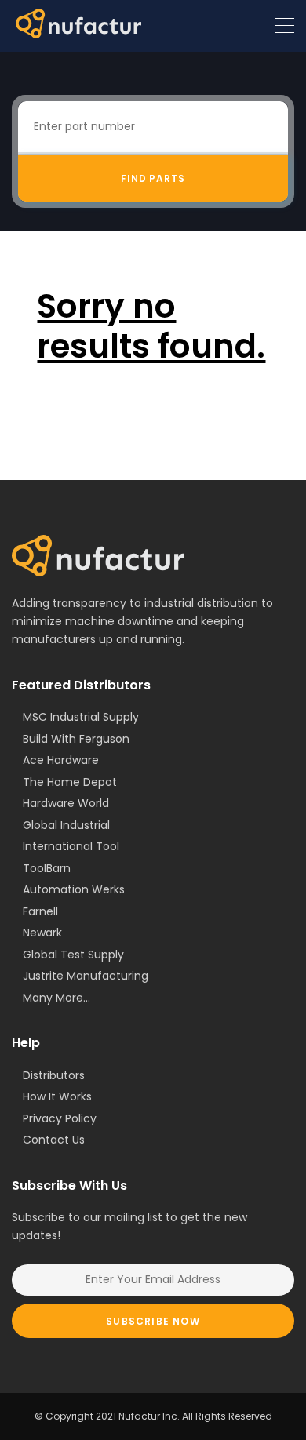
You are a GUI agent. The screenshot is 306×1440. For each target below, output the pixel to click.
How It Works (57, 1096)
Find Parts (153, 178)
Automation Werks (74, 889)
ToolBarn (47, 868)
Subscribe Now (153, 1321)
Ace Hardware (61, 760)
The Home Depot (70, 782)
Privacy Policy (60, 1118)
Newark (42, 932)
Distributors (54, 1075)
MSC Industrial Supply (81, 717)
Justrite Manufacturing (85, 976)
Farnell (40, 911)
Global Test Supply (73, 954)
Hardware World (66, 803)
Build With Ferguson (76, 739)
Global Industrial (66, 825)
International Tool (71, 846)
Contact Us (54, 1139)
